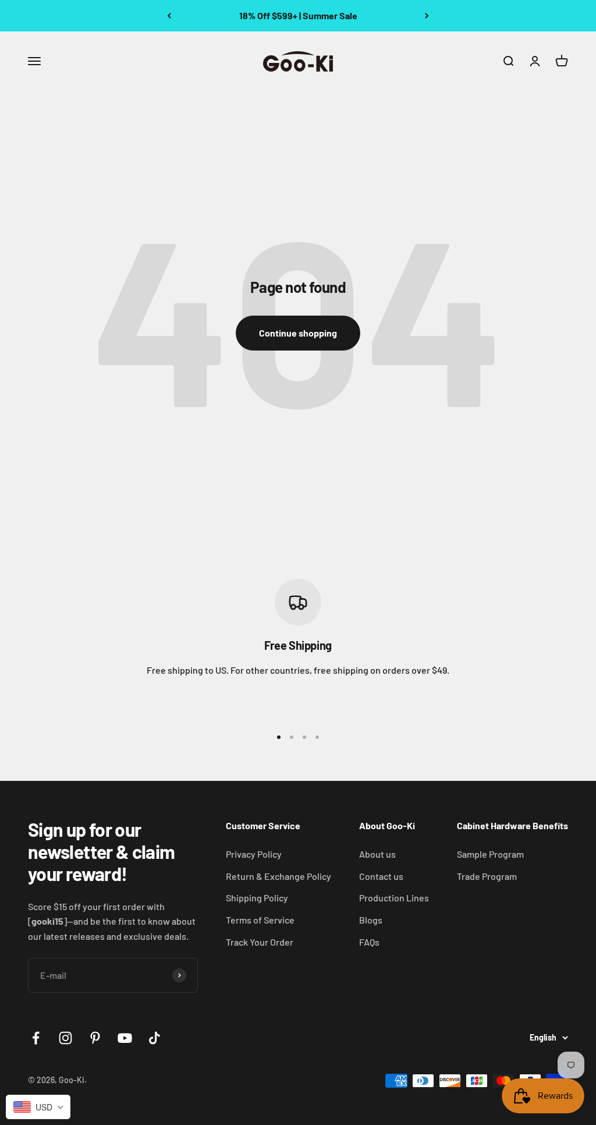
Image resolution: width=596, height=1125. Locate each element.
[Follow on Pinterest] (95, 1038)
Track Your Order (259, 941)
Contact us (381, 876)
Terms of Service (260, 919)
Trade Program (487, 876)
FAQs (369, 941)
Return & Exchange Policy (278, 876)
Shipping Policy (257, 897)
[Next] (427, 15)
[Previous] (169, 15)
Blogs (370, 919)
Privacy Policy (254, 853)
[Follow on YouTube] (125, 1038)
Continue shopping (298, 332)
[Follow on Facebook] (36, 1038)
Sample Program (490, 853)
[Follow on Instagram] (65, 1038)
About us (377, 853)
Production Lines (394, 897)
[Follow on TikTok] (154, 1038)
